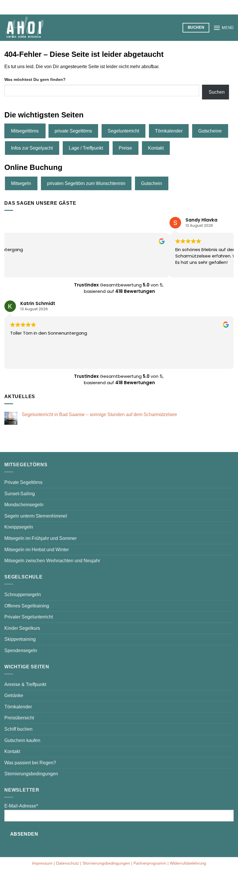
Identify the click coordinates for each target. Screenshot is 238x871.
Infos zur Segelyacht (32, 148)
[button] (223, 28)
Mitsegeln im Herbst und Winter (36, 549)
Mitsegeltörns (25, 130)
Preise (125, 148)
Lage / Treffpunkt (86, 148)
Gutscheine (210, 130)
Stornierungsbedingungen (31, 773)
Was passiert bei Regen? (30, 762)
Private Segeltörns (23, 482)
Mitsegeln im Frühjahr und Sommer (40, 538)
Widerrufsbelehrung (188, 863)
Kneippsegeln (18, 527)
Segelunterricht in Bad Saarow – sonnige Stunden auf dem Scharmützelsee (99, 414)
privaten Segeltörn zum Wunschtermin (86, 183)
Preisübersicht (19, 717)
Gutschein (151, 183)
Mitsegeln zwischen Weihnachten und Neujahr (52, 560)
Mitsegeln (21, 183)
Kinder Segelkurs (22, 628)
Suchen (217, 92)
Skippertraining (20, 639)
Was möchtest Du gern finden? (35, 79)
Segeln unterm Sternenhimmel (35, 515)
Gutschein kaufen (22, 740)
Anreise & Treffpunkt (25, 684)
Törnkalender (169, 130)
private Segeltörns (73, 130)
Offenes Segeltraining (26, 605)
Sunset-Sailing (19, 493)
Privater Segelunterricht (28, 616)
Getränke (13, 695)
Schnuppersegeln (22, 594)
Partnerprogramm (150, 863)
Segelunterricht (123, 130)
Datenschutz (67, 863)
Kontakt (156, 148)
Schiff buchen (18, 729)
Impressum (42, 863)
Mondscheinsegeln (24, 504)
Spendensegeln (20, 650)
